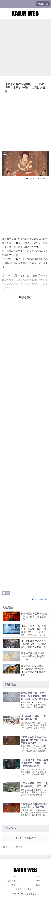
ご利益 (13, 876)
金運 (38, 876)
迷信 (38, 885)
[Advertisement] (25, 46)
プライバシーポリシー (25, 889)
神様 (38, 880)
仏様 (7, 593)
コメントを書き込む (25, 838)
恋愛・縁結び (13, 880)
